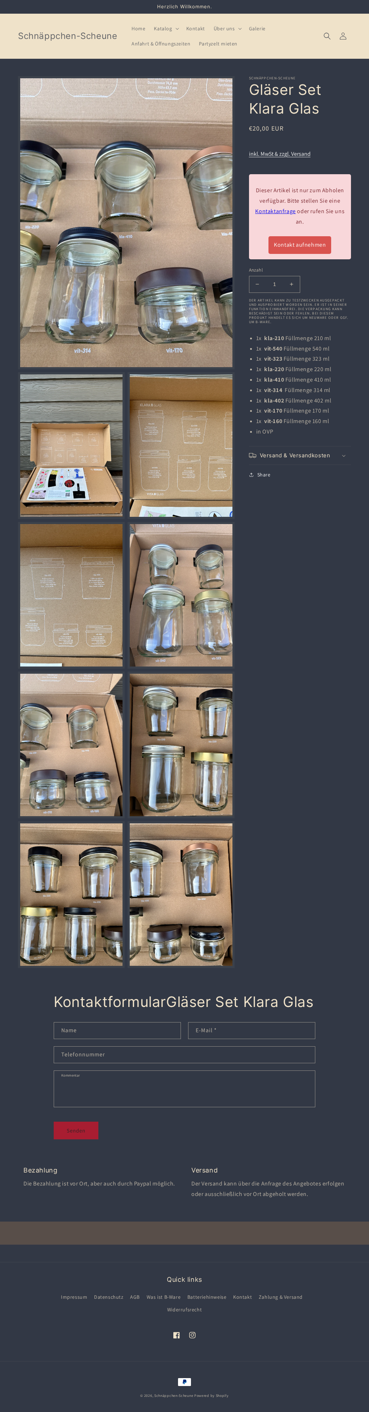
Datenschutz (109, 1297)
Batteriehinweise (207, 1297)
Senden (76, 1130)
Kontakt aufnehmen (300, 244)
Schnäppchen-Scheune (174, 1395)
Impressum (74, 1297)
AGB (135, 1297)
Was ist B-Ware (164, 1297)
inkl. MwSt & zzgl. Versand (280, 154)
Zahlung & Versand (281, 1297)
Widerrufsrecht (184, 1309)
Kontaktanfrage (275, 211)
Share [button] (264, 474)
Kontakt (242, 1297)
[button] (166, 28)
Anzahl (256, 270)
